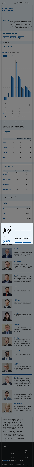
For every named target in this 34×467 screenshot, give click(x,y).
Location (22, 228)
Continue (23, 242)
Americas (16, 229)
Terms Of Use (17, 239)
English (27, 229)
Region (16, 228)
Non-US (22, 229)
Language (27, 228)
